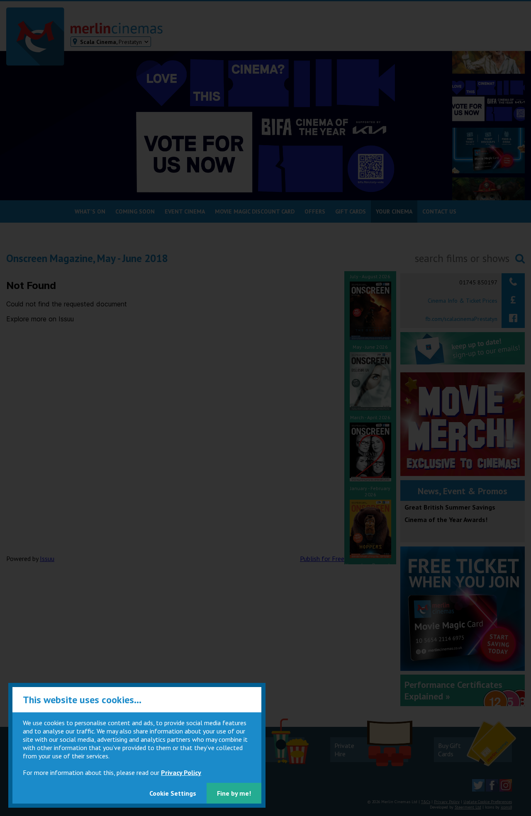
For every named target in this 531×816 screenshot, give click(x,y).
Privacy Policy (181, 772)
